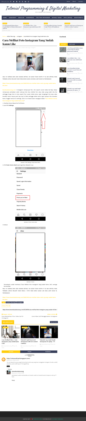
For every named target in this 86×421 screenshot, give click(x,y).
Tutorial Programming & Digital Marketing (43, 8)
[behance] (25, 1)
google (45, 23)
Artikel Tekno (57, 17)
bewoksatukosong (18, 371)
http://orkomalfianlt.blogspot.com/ (18, 358)
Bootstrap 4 (78, 17)
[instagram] (28, 1)
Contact (80, 1)
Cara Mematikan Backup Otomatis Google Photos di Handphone (53, 26)
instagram (26, 23)
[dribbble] (19, 1)
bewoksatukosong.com (9, 90)
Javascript (12, 17)
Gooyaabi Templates (57, 419)
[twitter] (13, 1)
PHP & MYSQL (68, 17)
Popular (72, 44)
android (5, 23)
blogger (11, 351)
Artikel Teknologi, (26, 47)
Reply (8, 366)
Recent (63, 44)
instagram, (33, 47)
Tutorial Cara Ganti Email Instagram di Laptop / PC (47, 340)
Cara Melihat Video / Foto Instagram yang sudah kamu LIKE (32, 26)
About (74, 1)
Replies (10, 369)
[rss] (22, 1)
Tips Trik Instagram (43, 17)
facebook (48, 351)
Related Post (8, 322)
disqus (29, 351)
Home (68, 1)
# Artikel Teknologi (10, 302)
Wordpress (30, 17)
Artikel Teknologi (11, 36)
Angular (21, 17)
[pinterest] (16, 1)
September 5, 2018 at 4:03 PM (13, 360)
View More (54, 322)
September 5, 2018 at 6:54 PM (18, 373)
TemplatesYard (38, 419)
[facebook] (10, 1)
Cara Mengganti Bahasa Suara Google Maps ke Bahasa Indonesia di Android (12, 27)
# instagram (20, 302)
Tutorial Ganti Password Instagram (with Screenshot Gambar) (73, 26)
